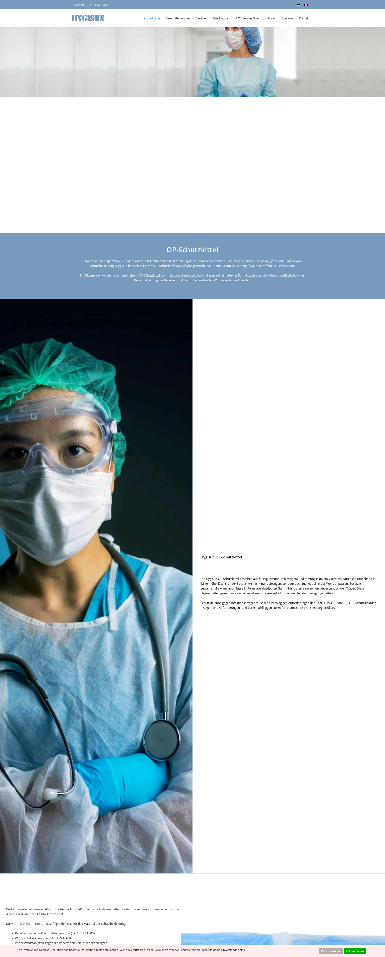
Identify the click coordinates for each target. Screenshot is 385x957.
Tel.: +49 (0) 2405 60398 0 (90, 5)
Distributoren (221, 18)
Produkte (150, 18)
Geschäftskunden (178, 18)
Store (271, 18)
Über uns (287, 18)
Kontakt (304, 18)
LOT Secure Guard (248, 18)
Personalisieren (331, 951)
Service (201, 18)
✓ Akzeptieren (355, 951)
